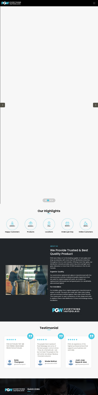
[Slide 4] (52, 200)
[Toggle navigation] (94, 3)
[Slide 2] (48, 200)
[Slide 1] (46, 200)
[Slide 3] (50, 200)
